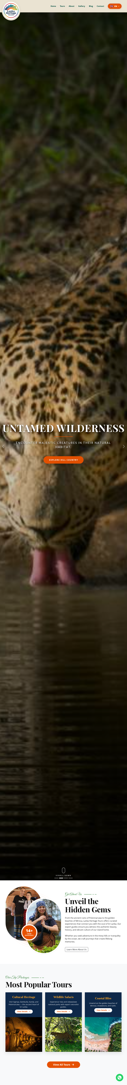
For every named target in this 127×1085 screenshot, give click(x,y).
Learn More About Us (77, 949)
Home (53, 6)
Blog (91, 6)
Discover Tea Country (63, 459)
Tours (62, 6)
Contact (100, 6)
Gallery (81, 6)
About (71, 6)
